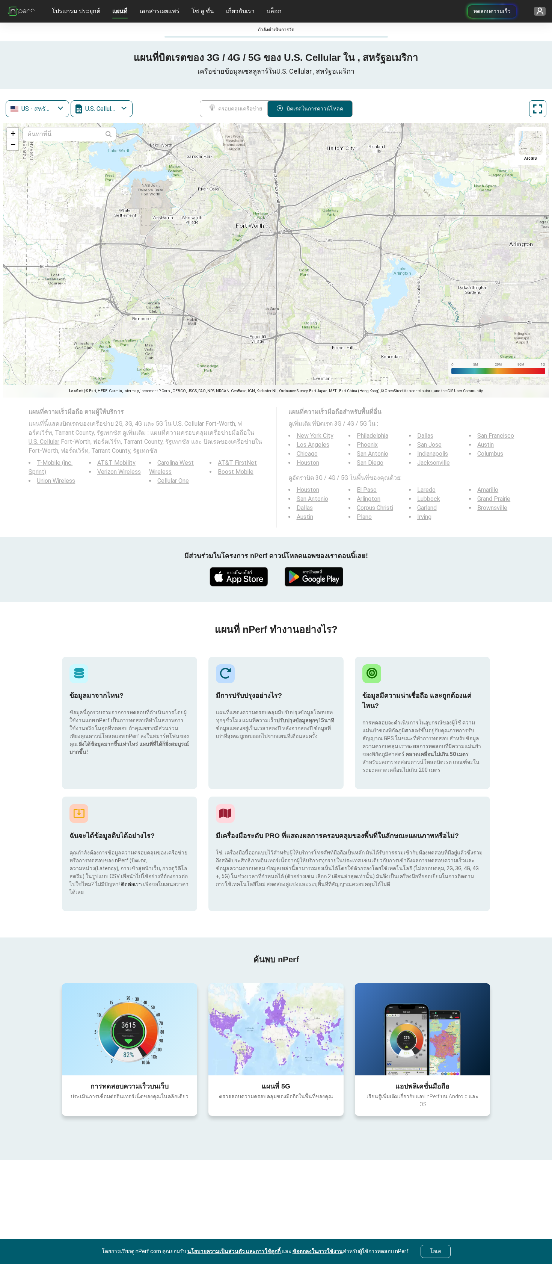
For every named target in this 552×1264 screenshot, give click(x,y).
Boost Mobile (235, 471)
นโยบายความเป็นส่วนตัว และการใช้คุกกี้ (234, 1251)
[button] (12, 133)
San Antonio (372, 453)
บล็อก (274, 11)
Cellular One (173, 480)
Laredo (426, 489)
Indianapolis (432, 453)
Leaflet (76, 391)
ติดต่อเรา (131, 884)
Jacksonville (433, 462)
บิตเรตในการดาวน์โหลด (315, 109)
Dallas (425, 435)
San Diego (370, 462)
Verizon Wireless (119, 471)
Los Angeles (313, 444)
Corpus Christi (375, 507)
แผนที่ (120, 11)
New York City (315, 435)
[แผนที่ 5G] (276, 1029)
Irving (424, 516)
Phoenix (367, 444)
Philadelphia (372, 435)
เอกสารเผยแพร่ (159, 11)
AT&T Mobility (116, 462)
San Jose (429, 444)
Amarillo (487, 489)
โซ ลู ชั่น (203, 11)
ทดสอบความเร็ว (492, 11)
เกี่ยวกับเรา (240, 11)
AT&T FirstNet (237, 462)
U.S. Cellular (44, 441)
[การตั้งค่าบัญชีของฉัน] (537, 11)
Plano (364, 516)
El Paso (367, 489)
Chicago (307, 453)
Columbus (490, 453)
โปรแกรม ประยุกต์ (76, 11)
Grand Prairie (493, 498)
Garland (427, 507)
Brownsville (492, 507)
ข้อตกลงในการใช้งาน (318, 1251)
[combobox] (37, 108)
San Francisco (495, 435)
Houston (308, 462)
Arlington (368, 498)
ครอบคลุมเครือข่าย (240, 109)
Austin (485, 444)
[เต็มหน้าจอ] (537, 108)
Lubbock (428, 498)
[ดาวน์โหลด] (238, 577)
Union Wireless (56, 480)
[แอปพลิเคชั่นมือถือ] (422, 1029)
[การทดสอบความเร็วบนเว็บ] (129, 1029)
